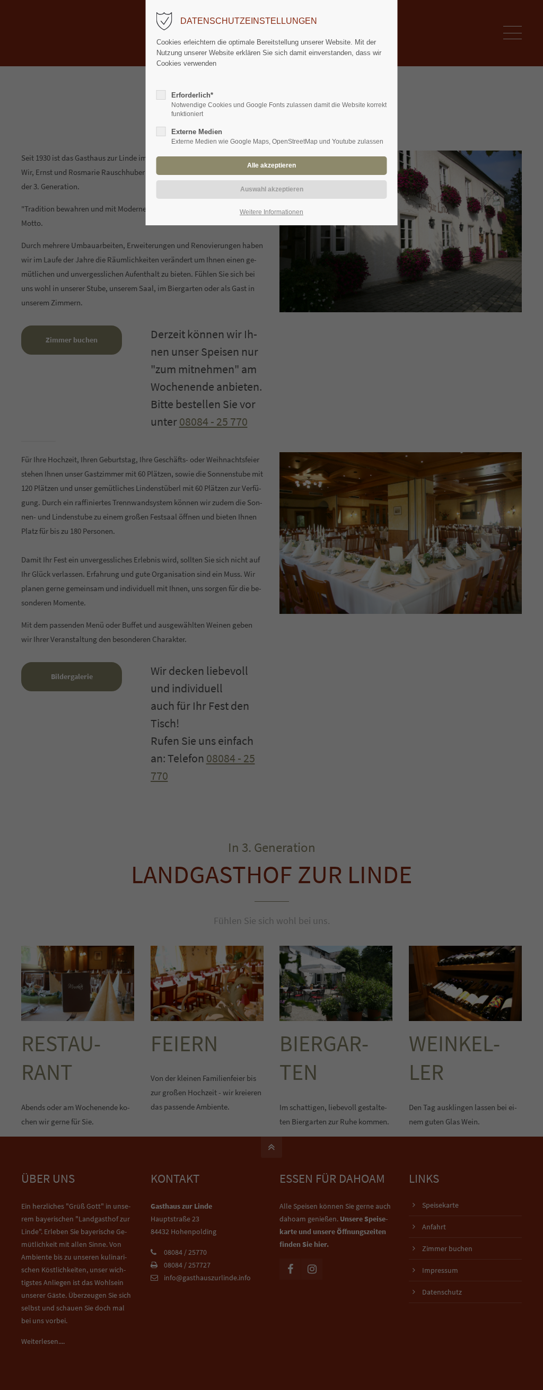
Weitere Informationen (271, 212)
